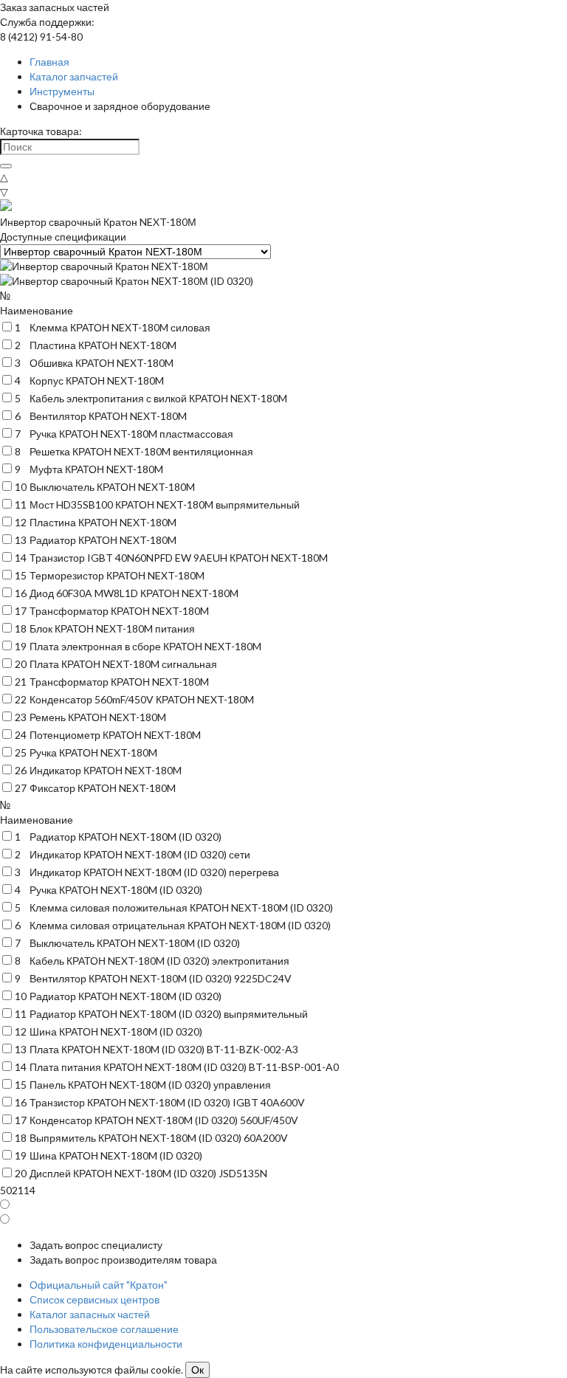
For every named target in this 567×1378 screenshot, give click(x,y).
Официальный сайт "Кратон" (99, 1284)
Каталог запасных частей (90, 1314)
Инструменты (62, 91)
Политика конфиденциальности (106, 1343)
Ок (197, 1370)
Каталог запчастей (74, 76)
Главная (49, 61)
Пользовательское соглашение (104, 1329)
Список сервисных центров (94, 1299)
